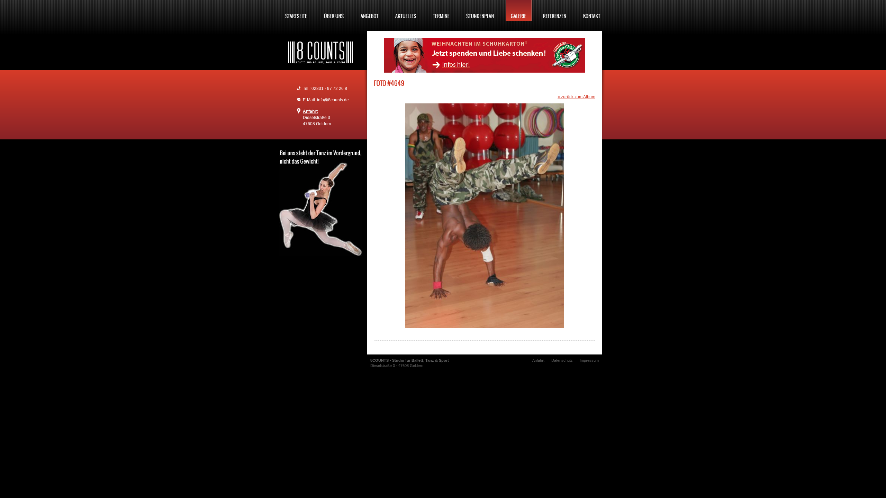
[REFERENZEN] (555, 10)
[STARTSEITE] (296, 10)
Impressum (589, 360)
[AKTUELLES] (406, 10)
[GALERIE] (519, 10)
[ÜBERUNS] (334, 10)
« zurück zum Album (576, 96)
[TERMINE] (441, 10)
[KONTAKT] (592, 10)
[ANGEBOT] (369, 10)
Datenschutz (562, 360)
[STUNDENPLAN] (480, 10)
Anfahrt (310, 111)
